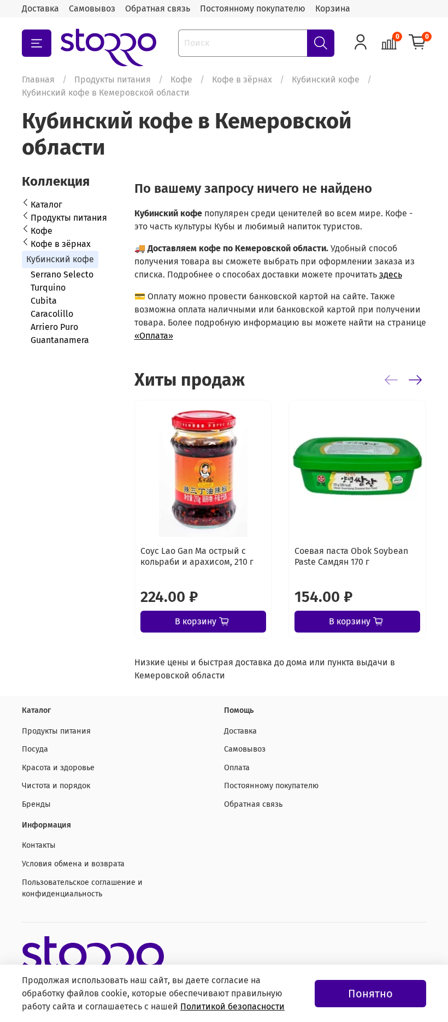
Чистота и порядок (56, 785)
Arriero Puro (54, 327)
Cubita (44, 301)
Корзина (332, 8)
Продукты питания (112, 79)
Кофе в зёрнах (242, 79)
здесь (390, 274)
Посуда (35, 749)
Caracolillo (52, 314)
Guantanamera (60, 340)
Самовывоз (92, 8)
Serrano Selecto (62, 274)
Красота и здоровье (58, 767)
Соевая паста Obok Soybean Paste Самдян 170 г (351, 556)
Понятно (370, 993)
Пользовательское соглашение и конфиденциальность (82, 888)
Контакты (39, 845)
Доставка (40, 8)
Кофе (181, 79)
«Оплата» (153, 335)
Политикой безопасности (232, 1006)
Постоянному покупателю (252, 8)
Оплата (237, 767)
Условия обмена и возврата (73, 864)
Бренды (36, 804)
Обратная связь (157, 8)
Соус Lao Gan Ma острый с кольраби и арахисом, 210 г (197, 556)
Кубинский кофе (325, 79)
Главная (38, 79)
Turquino (48, 287)
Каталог (46, 204)
